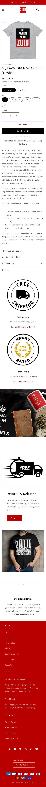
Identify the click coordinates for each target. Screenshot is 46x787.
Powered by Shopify (29, 782)
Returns (14, 518)
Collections (9, 637)
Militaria (8, 648)
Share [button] (7, 270)
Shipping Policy (11, 727)
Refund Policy (10, 722)
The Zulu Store (20, 782)
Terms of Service (11, 738)
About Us (8, 665)
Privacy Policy (10, 733)
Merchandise (10, 643)
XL (27, 100)
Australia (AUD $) (22, 765)
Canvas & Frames (11, 654)
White (22, 90)
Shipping (12, 81)
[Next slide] (28, 585)
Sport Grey (8, 90)
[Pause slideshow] (41, 585)
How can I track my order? (21, 327)
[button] (3, 9)
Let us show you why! (21, 381)
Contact (8, 670)
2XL (35, 100)
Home (7, 632)
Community (9, 659)
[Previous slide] (17, 585)
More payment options (23, 137)
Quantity (5, 111)
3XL (5, 105)
